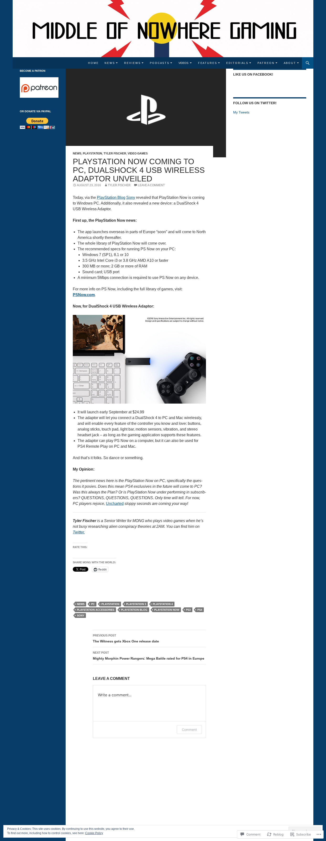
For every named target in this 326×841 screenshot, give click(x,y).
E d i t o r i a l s (237, 63)
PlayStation (92, 153)
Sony (80, 615)
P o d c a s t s (159, 63)
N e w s (109, 63)
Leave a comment (151, 185)
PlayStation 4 (163, 604)
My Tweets (241, 112)
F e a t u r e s (207, 63)
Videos (183, 63)
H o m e (93, 63)
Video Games (138, 153)
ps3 (188, 609)
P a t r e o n (266, 63)
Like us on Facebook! (253, 74)
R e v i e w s (132, 63)
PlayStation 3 (136, 604)
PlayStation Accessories (95, 609)
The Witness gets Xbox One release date (126, 638)
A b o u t (289, 63)
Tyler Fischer (115, 153)
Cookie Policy (94, 833)
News (77, 153)
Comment (189, 730)
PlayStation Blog (134, 609)
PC (93, 604)
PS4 (199, 609)
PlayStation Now (166, 609)
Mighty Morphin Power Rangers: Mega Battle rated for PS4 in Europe (148, 655)
